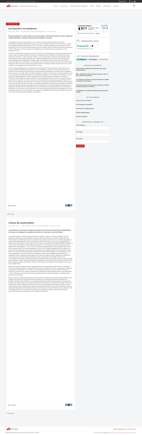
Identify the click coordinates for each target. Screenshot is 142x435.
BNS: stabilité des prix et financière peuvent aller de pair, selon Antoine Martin (92, 74)
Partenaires (64, 6)
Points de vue (12, 24)
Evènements (107, 6)
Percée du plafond (81, 116)
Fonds (92, 6)
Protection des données (130, 432)
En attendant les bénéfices (84, 104)
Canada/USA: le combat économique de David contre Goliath (92, 91)
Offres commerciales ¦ (119, 429)
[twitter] (69, 205)
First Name (79, 132)
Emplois (98, 6)
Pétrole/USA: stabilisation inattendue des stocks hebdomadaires (91, 69)
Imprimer (13, 206)
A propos (116, 6)
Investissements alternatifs (78, 6)
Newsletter (123, 1)
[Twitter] (132, 1)
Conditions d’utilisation (118, 432)
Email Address (80, 125)
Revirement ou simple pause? (85, 108)
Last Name (79, 138)
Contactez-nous (131, 429)
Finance (55, 6)
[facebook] (66, 205)
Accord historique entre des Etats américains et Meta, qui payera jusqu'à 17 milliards (92, 85)
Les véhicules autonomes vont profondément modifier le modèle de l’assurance (92, 80)
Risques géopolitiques (83, 112)
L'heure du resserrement (83, 100)
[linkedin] (71, 205)
